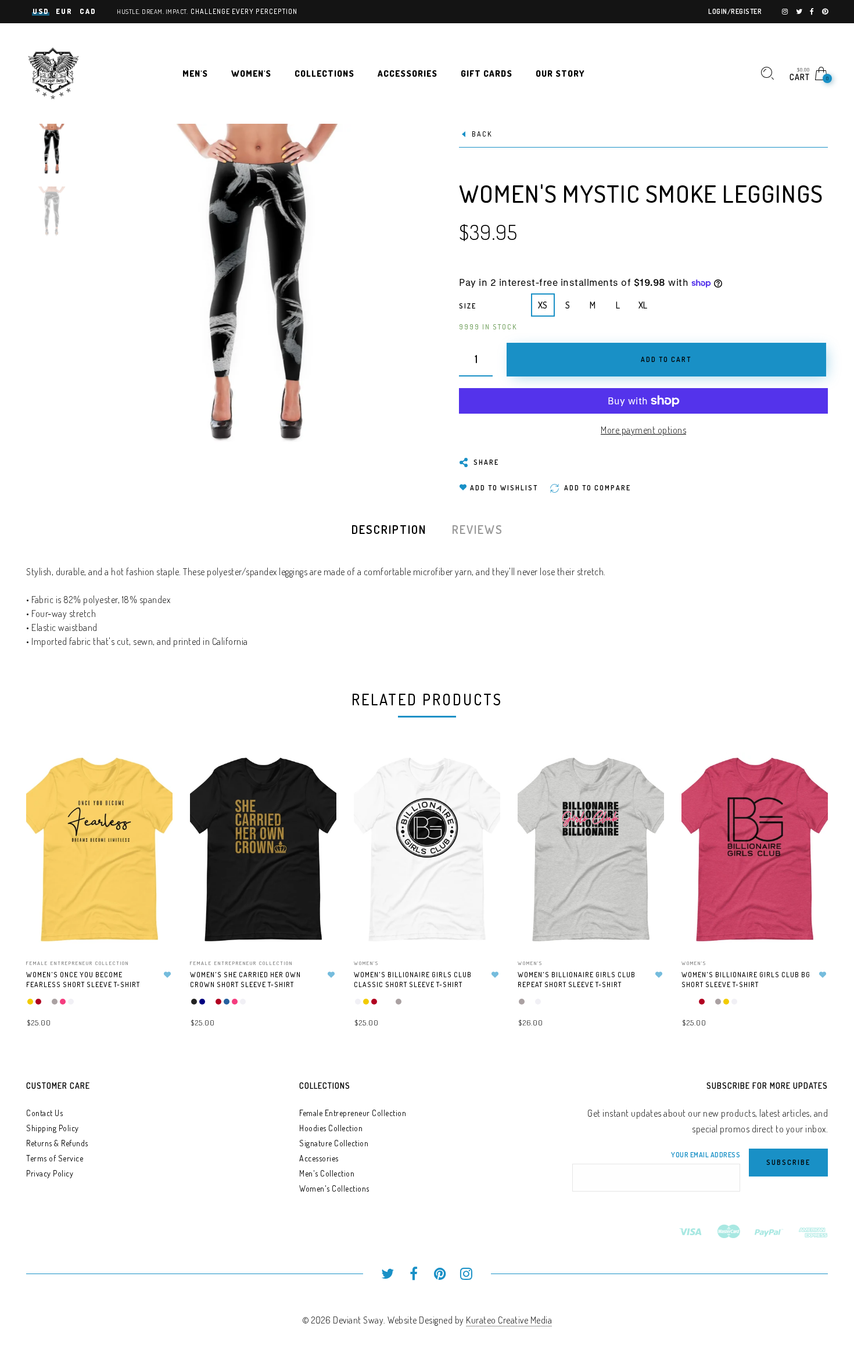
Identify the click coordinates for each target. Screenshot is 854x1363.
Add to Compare (153, 818)
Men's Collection (326, 1173)
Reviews (477, 529)
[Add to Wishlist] (167, 975)
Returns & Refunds (57, 1143)
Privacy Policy (49, 1173)
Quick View (152, 778)
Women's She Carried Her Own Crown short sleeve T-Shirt (245, 979)
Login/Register (735, 11)
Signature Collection (333, 1143)
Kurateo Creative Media (509, 1320)
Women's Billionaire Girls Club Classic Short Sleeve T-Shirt (413, 979)
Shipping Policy (52, 1128)
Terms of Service (54, 1158)
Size (467, 306)
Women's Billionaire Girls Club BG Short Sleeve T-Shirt (745, 979)
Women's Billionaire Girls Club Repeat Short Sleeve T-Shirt (577, 979)
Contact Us (44, 1113)
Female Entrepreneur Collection (77, 963)
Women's (366, 963)
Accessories (319, 1158)
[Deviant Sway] (53, 72)
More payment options (643, 430)
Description (388, 529)
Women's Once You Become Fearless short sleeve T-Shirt (83, 979)
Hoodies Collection (331, 1128)
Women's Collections (334, 1188)
